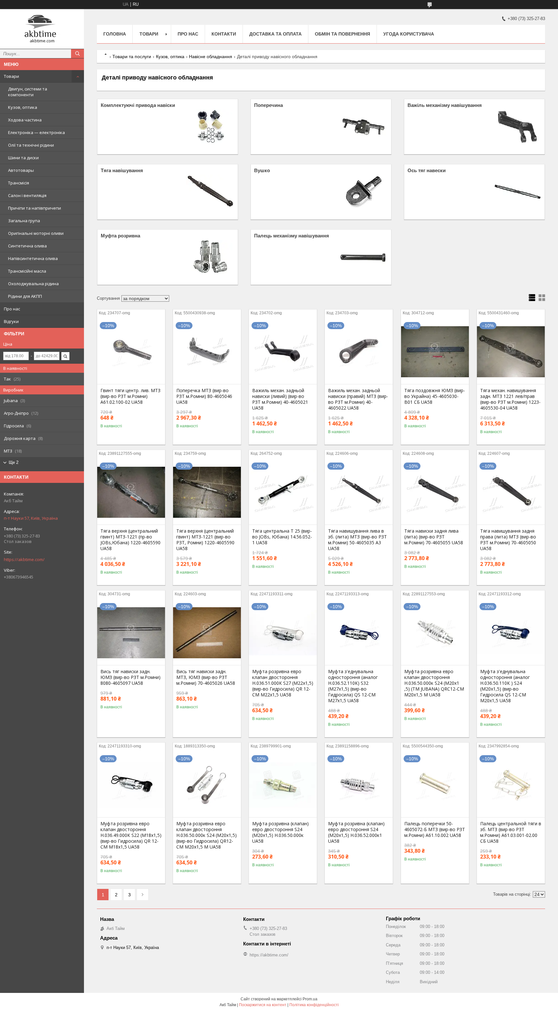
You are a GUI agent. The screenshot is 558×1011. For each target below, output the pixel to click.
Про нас (12, 309)
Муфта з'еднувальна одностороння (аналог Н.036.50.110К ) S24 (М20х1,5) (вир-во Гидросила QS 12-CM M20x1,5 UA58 (505, 686)
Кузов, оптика (22, 107)
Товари (11, 76)
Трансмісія (18, 183)
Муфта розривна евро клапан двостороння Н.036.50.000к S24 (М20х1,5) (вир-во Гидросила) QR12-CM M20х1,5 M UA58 (206, 835)
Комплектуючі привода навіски (138, 105)
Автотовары (21, 170)
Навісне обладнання (210, 56)
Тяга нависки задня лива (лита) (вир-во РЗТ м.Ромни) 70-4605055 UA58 (433, 537)
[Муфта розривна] (210, 257)
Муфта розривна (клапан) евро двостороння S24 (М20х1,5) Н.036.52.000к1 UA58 (356, 832)
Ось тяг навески (427, 170)
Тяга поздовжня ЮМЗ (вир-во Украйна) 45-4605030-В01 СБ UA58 (434, 396)
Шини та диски (23, 158)
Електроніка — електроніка (36, 132)
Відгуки (11, 321)
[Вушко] (363, 192)
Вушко (262, 170)
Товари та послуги (131, 56)
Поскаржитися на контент (262, 1005)
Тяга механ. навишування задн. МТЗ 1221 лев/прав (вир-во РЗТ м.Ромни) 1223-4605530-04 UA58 (510, 399)
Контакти (224, 33)
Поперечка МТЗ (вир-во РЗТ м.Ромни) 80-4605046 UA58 (204, 396)
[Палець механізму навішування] (363, 257)
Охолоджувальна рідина (33, 284)
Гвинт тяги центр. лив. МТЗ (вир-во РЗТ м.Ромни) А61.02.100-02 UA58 (130, 396)
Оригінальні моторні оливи (36, 233)
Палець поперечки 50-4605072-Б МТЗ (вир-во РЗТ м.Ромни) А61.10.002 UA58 (434, 829)
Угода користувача (408, 33)
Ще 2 (13, 462)
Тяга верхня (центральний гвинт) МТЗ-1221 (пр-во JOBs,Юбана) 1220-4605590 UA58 (130, 539)
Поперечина (268, 105)
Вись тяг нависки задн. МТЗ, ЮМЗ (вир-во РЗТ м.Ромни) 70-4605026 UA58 (205, 677)
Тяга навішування (122, 170)
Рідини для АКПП (25, 296)
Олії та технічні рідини (31, 145)
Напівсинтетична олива (33, 258)
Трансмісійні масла (27, 271)
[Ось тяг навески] (517, 192)
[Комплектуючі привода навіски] (210, 126)
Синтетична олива (27, 246)
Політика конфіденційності (314, 1005)
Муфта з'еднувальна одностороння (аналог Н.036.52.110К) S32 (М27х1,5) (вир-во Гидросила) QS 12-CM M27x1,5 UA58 (353, 686)
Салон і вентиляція (27, 195)
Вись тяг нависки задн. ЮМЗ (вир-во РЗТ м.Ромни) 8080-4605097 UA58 (130, 677)
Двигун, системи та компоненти (27, 92)
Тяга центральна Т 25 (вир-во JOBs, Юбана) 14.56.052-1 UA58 (282, 537)
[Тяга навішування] (210, 192)
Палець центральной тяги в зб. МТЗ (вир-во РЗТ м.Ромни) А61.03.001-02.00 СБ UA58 (510, 832)
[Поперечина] (363, 126)
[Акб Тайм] (42, 26)
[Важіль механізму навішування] (517, 126)
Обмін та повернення (342, 33)
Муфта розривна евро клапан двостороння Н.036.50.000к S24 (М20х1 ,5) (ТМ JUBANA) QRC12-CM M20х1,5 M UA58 (434, 683)
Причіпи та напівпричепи (34, 208)
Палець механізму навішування (291, 235)
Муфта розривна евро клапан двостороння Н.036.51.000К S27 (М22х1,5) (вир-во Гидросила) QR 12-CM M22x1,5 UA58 (282, 683)
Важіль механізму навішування (445, 105)
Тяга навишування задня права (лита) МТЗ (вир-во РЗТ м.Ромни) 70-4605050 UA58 (508, 539)
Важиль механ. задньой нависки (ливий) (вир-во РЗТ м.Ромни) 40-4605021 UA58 (280, 399)
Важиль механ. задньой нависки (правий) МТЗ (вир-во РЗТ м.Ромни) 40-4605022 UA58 (358, 399)
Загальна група (24, 221)
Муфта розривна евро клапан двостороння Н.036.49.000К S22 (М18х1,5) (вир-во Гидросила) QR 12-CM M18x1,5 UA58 (130, 835)
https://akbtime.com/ (24, 559)
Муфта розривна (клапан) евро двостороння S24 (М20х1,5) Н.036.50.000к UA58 (280, 832)
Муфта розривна (120, 235)
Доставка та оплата (275, 33)
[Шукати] (77, 53)
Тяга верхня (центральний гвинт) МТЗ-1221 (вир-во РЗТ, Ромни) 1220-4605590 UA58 (205, 539)
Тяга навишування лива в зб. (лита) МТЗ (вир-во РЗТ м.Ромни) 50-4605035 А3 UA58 (357, 539)
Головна (114, 33)
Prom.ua (310, 999)
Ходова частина (25, 120)
